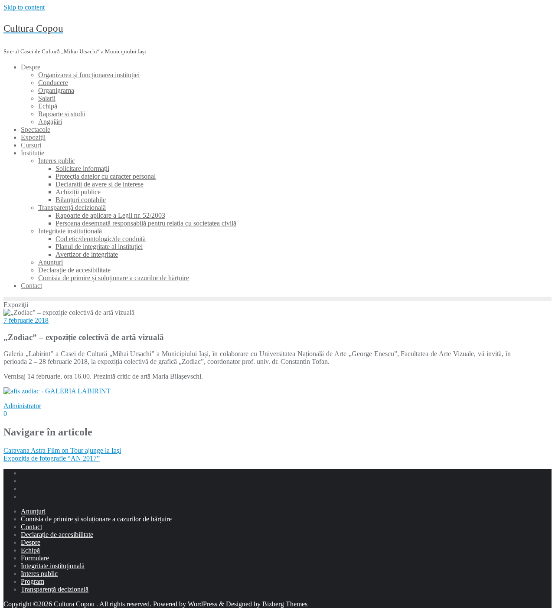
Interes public (39, 573)
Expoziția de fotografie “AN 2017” (51, 458)
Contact (31, 526)
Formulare (35, 558)
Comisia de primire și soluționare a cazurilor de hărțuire (96, 519)
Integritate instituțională (53, 565)
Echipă (30, 550)
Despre (30, 542)
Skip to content (24, 7)
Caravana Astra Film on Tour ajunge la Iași (62, 450)
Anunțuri (33, 511)
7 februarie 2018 (26, 320)
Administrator (22, 405)
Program (32, 581)
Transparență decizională (54, 589)
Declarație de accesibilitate (57, 534)
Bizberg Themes (284, 604)
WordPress (202, 604)
